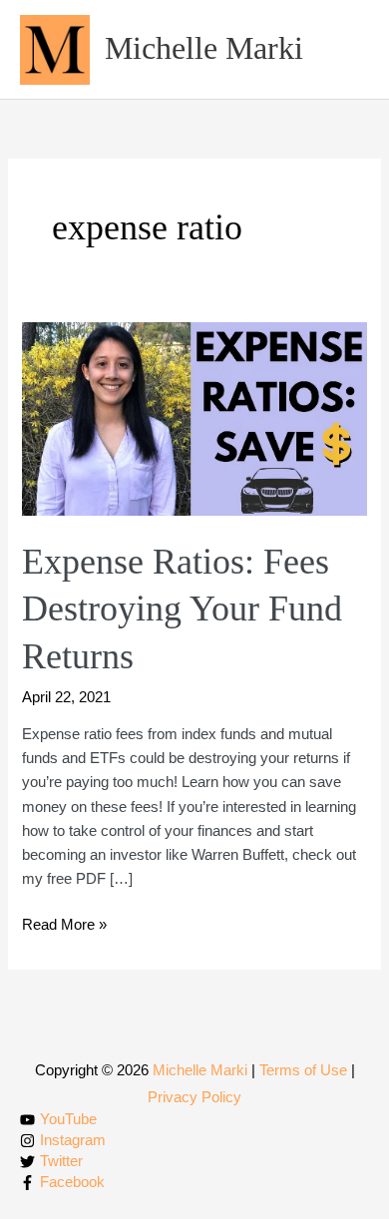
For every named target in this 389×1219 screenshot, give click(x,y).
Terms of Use (303, 1070)
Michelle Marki (204, 48)
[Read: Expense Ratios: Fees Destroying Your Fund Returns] (194, 418)
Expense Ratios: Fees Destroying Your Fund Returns (182, 608)
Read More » (64, 926)
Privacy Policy (194, 1097)
